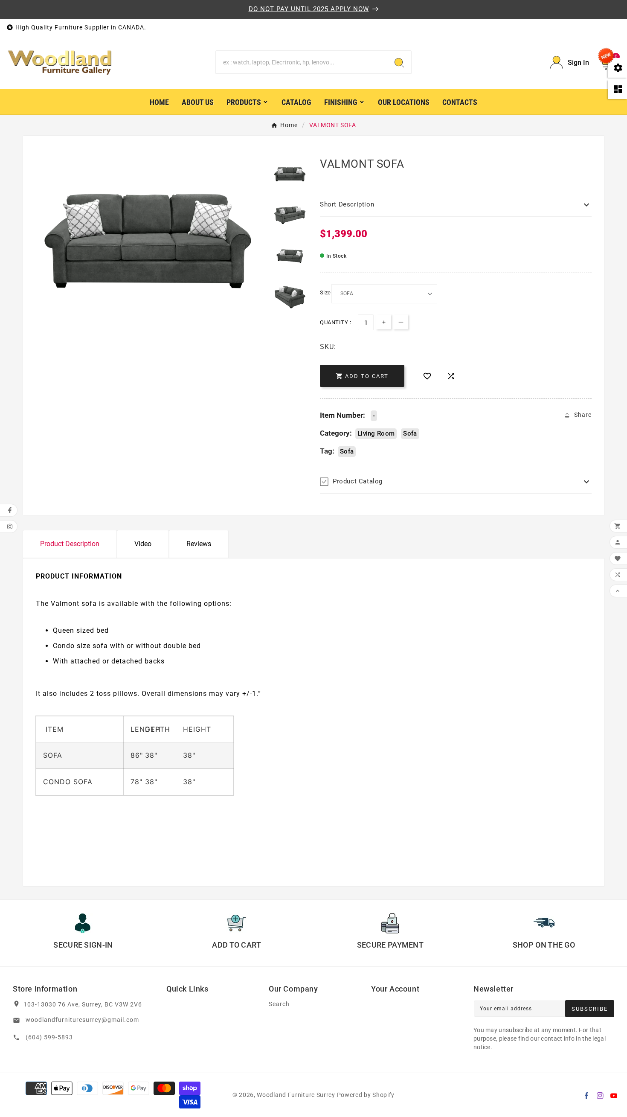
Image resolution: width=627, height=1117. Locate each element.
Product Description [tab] (69, 544)
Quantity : (335, 322)
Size (325, 292)
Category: (336, 433)
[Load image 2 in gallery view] (290, 215)
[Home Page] (59, 62)
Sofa (410, 433)
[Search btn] (399, 62)
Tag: (327, 451)
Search (279, 1004)
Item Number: (342, 415)
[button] (456, 204)
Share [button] (583, 414)
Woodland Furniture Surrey (296, 1094)
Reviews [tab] (198, 544)
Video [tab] (142, 544)
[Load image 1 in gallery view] (290, 174)
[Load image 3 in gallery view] (290, 256)
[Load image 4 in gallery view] (290, 297)
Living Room (376, 433)
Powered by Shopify (366, 1094)
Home (289, 125)
